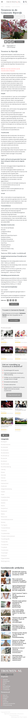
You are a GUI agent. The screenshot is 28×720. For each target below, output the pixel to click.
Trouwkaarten (4, 544)
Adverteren (5, 697)
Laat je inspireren (19, 16)
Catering (3, 469)
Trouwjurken (4, 541)
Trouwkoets (4, 547)
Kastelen (3, 503)
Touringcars (4, 525)
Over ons (5, 695)
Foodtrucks (4, 486)
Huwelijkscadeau (5, 497)
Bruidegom (4, 441)
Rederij (3, 514)
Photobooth (4, 511)
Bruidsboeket (4, 447)
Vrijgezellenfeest (5, 558)
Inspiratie (5, 679)
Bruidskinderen (5, 453)
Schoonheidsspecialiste (7, 519)
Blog (4, 684)
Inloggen (5, 698)
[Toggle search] (25, 2)
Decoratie (3, 475)
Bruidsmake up (5, 455)
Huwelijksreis (4, 500)
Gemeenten (7, 6)
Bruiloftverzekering (6, 466)
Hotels (2, 494)
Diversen (3, 478)
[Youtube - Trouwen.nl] (6, 674)
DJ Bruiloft (3, 480)
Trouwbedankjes (5, 533)
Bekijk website (14, 304)
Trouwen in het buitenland (8, 536)
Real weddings (6, 686)
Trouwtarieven (19, 41)
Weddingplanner (5, 561)
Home (2, 6)
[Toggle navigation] (2, 2)
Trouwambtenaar (5, 528)
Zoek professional (8, 16)
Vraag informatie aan (14, 395)
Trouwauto (4, 530)
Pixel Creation (23, 717)
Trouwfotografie (5, 539)
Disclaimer (5, 702)
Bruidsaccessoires (5, 444)
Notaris (3, 505)
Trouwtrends (6, 689)
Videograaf (4, 555)
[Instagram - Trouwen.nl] (8, 674)
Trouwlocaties (4, 550)
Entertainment (4, 483)
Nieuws (5, 683)
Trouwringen (4, 553)
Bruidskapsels (4, 450)
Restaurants (4, 516)
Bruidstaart (4, 461)
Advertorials (6, 688)
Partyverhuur (4, 508)
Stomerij (3, 522)
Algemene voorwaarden (9, 703)
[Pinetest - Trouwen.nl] (10, 674)
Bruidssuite (4, 458)
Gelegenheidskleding (6, 489)
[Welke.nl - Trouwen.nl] (12, 674)
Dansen (3, 472)
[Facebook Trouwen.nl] (2, 674)
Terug (5, 435)
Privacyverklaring (7, 705)
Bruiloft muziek (5, 464)
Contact (5, 700)
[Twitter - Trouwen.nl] (4, 674)
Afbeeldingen (6, 681)
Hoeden (3, 491)
